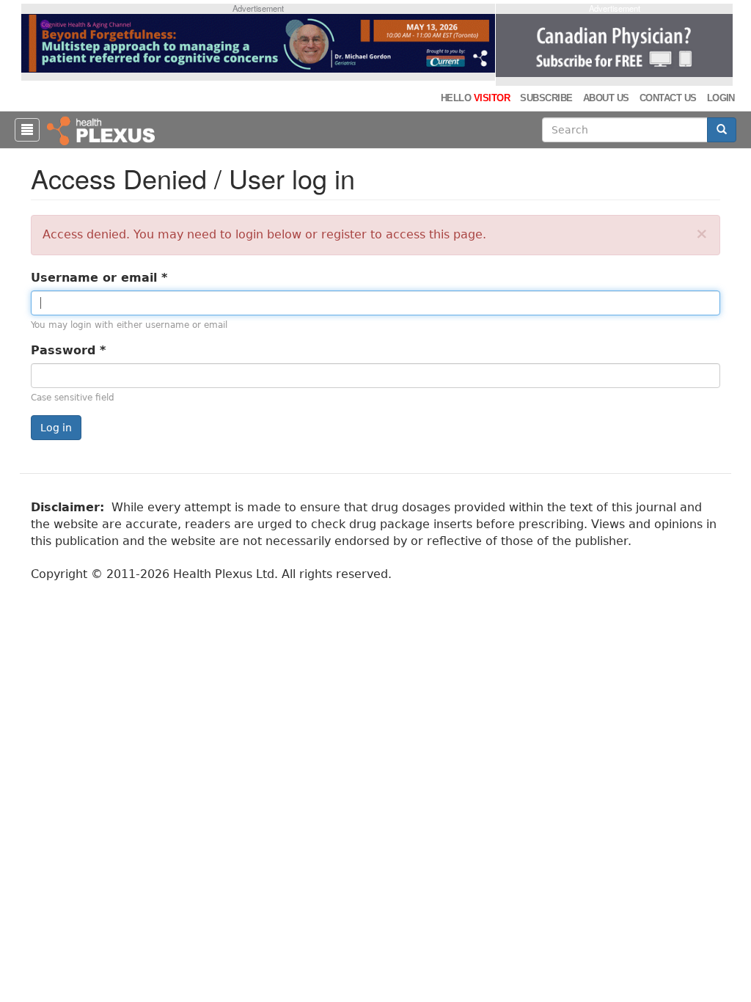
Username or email (99, 278)
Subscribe (546, 97)
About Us (606, 97)
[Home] (102, 129)
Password (68, 350)
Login (721, 97)
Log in (56, 428)
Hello (475, 97)
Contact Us (668, 97)
